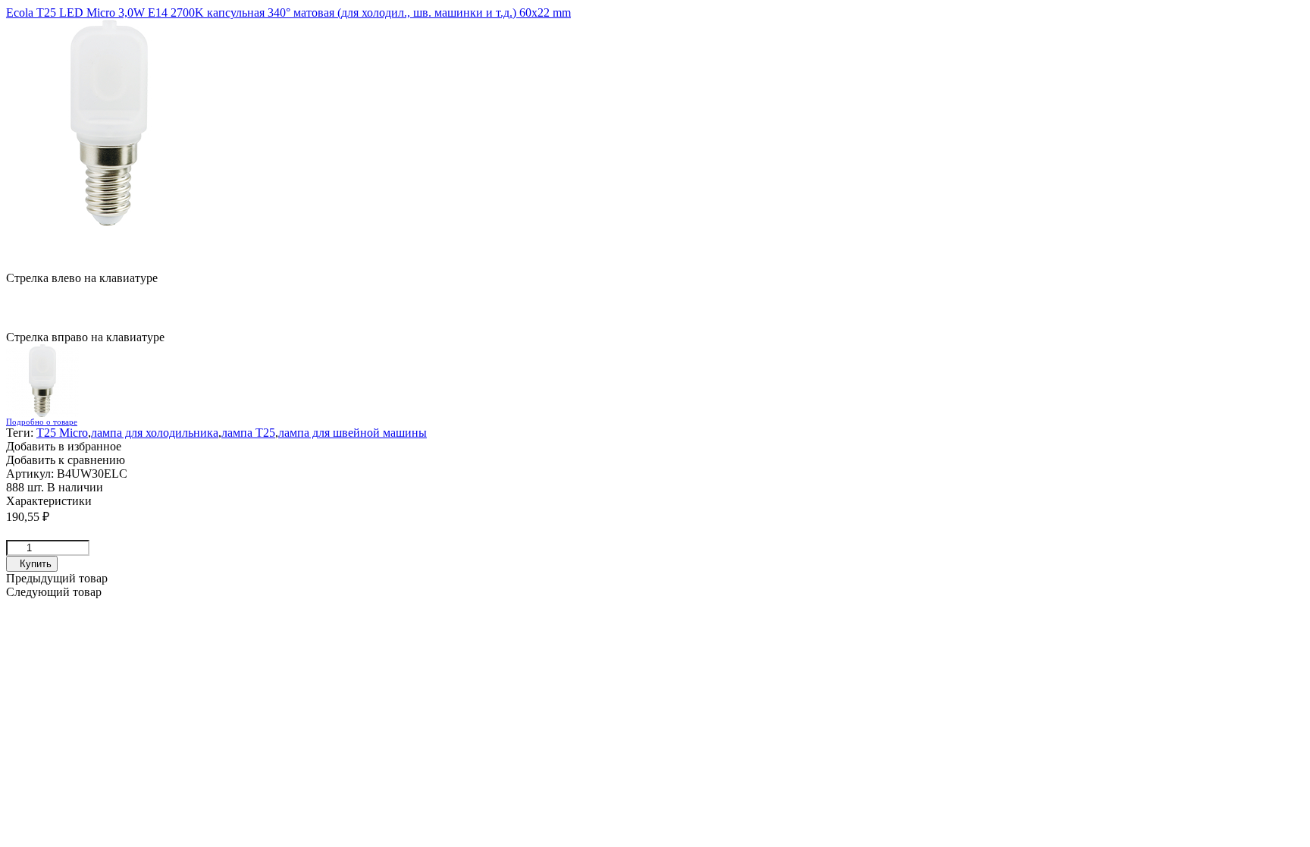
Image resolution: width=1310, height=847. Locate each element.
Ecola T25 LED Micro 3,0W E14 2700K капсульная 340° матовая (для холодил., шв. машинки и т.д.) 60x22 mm (288, 12)
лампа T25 (248, 432)
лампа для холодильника (154, 432)
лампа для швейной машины (352, 432)
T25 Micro (62, 432)
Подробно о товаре (41, 421)
